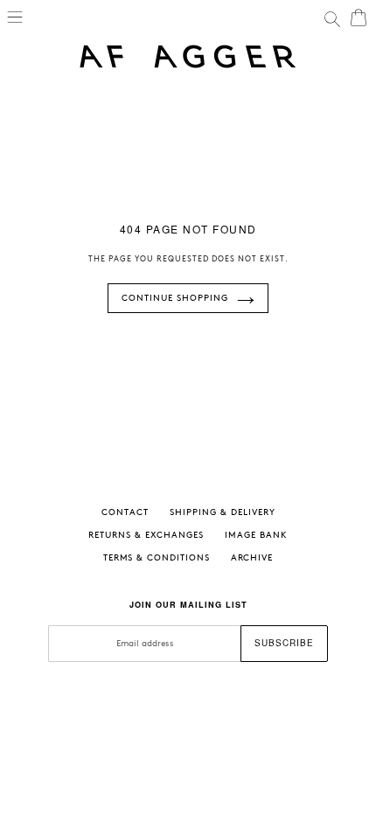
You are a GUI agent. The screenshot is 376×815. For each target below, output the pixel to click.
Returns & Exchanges (146, 535)
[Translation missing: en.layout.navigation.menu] (15, 16)
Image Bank (256, 535)
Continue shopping (175, 298)
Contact (125, 512)
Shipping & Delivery (222, 512)
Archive (252, 558)
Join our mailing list (188, 605)
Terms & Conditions (156, 558)
